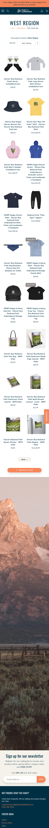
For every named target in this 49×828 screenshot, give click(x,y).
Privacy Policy (7, 823)
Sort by (12, 43)
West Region (21, 28)
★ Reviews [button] (47, 416)
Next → (24, 459)
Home (13, 28)
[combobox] (28, 43)
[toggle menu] (3, 11)
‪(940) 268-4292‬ (8, 807)
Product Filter (26, 470)
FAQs (4, 826)
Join (41, 779)
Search (4, 820)
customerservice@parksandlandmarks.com (17, 805)
